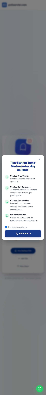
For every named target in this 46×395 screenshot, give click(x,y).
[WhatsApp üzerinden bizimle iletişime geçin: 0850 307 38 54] (39, 388)
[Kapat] (39, 159)
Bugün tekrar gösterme (17, 227)
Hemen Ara (25, 233)
